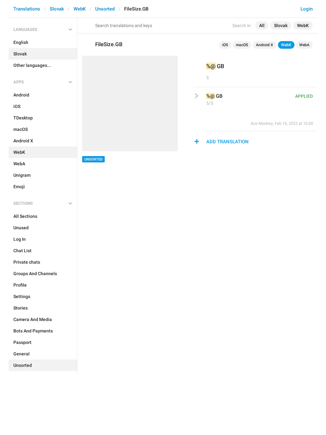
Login (307, 9)
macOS (242, 45)
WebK (80, 9)
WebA (304, 45)
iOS (225, 45)
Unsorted (105, 9)
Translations (26, 9)
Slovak (57, 9)
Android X (264, 45)
